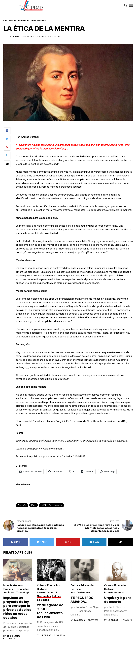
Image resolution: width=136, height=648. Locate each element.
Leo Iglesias (14, 636)
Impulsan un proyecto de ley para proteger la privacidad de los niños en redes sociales (17, 608)
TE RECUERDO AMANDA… (82, 600)
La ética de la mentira (51, 505)
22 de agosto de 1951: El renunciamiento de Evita (50, 611)
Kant (33, 505)
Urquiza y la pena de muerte (118, 600)
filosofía (22, 505)
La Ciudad (14, 37)
